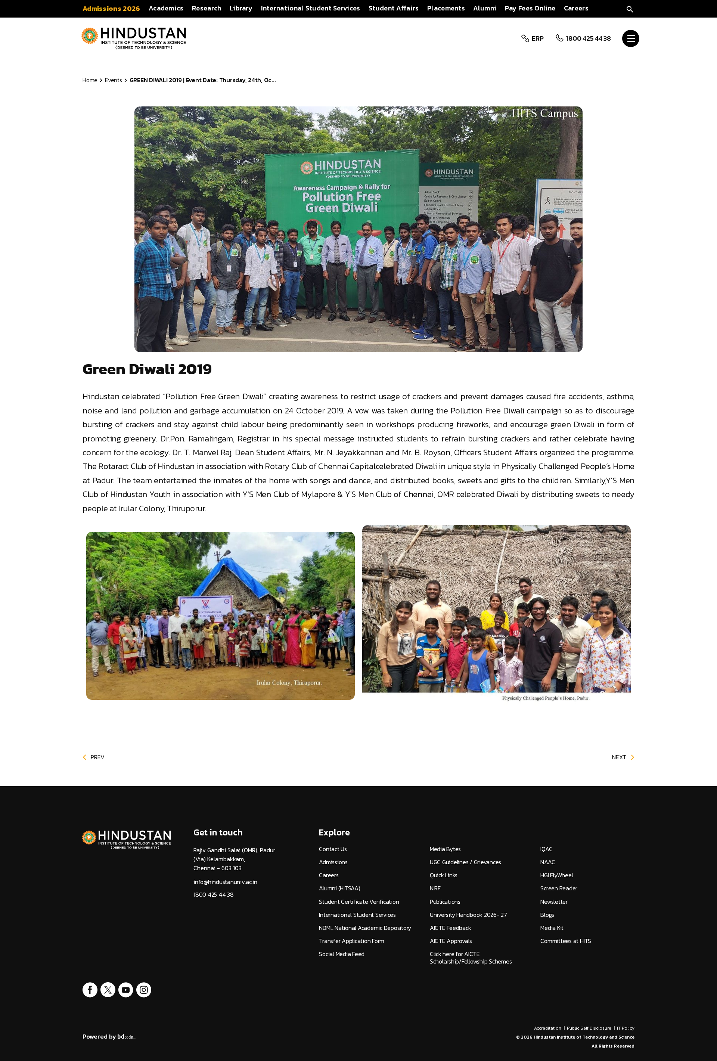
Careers (328, 875)
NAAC (547, 862)
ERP (537, 38)
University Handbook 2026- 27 (468, 914)
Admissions (333, 862)
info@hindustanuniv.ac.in (225, 881)
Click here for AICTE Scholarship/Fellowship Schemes (471, 957)
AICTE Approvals (451, 940)
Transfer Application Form (351, 940)
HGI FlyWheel (556, 875)
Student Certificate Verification (359, 901)
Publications (445, 901)
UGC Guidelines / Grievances (465, 862)
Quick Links (443, 875)
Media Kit (552, 927)
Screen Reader (558, 888)
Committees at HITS (565, 940)
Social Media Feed (341, 954)
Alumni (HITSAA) (339, 888)
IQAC (546, 849)
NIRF (435, 888)
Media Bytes (445, 849)
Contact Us (333, 849)
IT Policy (625, 1028)
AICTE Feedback (450, 927)
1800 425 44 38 (588, 38)
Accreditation (547, 1028)
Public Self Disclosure (589, 1028)
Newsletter (554, 901)
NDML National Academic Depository (365, 927)
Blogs (547, 914)
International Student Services (357, 914)
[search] (630, 8)
